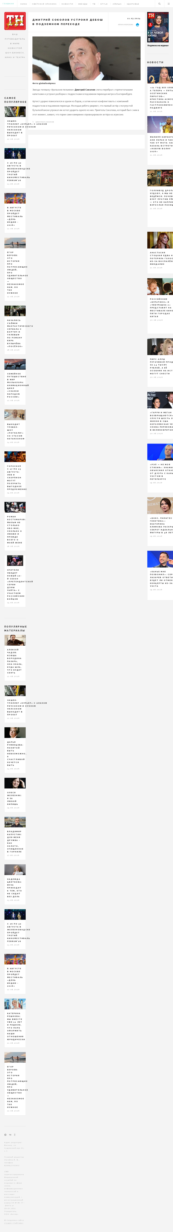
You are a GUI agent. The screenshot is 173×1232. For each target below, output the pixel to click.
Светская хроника (44, 4)
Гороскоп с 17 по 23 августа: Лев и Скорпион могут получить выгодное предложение (17, 477)
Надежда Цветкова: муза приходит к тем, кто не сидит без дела (14, 888)
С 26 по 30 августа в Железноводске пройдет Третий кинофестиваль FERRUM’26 (18, 171)
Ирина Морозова (125, 24)
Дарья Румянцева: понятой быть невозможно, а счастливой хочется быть (17, 753)
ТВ (94, 4)
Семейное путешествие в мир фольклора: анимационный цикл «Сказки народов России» (18, 385)
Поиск (159, 4)
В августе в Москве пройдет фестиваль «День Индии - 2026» (15, 216)
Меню (168, 4)
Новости (67, 4)
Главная (8, 4)
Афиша (117, 4)
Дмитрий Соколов (45, 122)
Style (104, 4)
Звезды (83, 4)
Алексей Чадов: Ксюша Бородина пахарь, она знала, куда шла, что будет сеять (15, 661)
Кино (24, 4)
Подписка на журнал (157, 45)
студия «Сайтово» (14, 1223)
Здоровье (133, 4)
